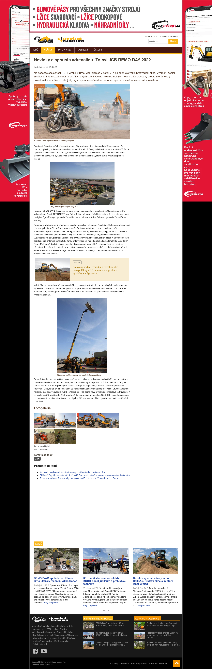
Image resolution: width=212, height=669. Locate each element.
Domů (35, 49)
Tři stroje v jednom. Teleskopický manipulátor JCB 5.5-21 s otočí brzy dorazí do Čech (79, 478)
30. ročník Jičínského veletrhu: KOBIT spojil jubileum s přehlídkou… (112, 633)
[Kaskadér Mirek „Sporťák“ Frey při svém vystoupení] (82, 137)
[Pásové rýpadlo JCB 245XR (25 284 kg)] (108, 427)
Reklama (124, 663)
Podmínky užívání (139, 663)
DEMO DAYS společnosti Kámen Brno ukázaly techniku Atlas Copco (111, 624)
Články (48, 49)
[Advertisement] (82, 510)
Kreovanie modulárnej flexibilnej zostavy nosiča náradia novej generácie (72, 472)
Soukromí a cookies (158, 663)
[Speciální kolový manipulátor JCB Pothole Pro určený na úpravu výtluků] (87, 427)
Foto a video (64, 49)
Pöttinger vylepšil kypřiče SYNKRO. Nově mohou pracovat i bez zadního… (163, 635)
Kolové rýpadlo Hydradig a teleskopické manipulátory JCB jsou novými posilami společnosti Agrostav (95, 270)
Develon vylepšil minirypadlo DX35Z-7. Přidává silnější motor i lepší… (112, 643)
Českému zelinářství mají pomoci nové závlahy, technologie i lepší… (162, 624)
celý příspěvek (51, 602)
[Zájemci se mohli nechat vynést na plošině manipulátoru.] (82, 372)
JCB (37, 459)
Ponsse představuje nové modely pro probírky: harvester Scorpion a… (163, 643)
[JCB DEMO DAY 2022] (44, 427)
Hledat (173, 41)
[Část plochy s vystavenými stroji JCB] (82, 204)
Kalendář (82, 49)
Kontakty (114, 663)
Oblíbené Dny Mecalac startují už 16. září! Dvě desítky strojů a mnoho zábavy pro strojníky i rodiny (85, 475)
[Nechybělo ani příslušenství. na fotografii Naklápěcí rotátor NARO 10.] (44, 443)
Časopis (98, 49)
